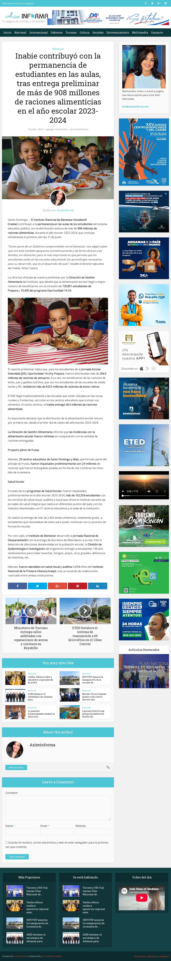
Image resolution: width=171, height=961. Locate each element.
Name (10, 826)
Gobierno (57, 32)
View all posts (16, 767)
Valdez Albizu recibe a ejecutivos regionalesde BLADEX (40, 679)
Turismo (71, 32)
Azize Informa (21, 956)
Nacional (20, 32)
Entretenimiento (118, 32)
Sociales (98, 32)
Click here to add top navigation (18, 3)
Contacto (157, 32)
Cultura (85, 32)
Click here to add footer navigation (151, 956)
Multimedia (140, 32)
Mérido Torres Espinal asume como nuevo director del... (94, 696)
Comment (11, 793)
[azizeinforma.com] (27, 14)
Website (80, 826)
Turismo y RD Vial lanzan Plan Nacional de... (144, 669)
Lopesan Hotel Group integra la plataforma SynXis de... (93, 713)
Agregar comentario (56, 129)
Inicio (7, 32)
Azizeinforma (81, 129)
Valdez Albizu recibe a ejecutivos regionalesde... (37, 907)
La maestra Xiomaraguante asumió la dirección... (41, 713)
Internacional (38, 32)
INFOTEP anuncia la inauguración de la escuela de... (92, 679)
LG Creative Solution (51, 956)
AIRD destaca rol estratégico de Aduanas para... (40, 696)
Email (44, 826)
